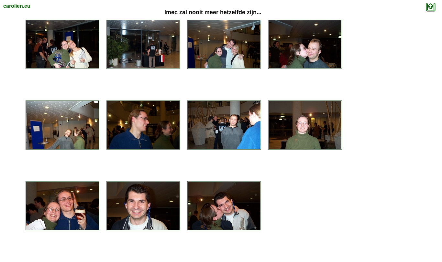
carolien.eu (16, 6)
